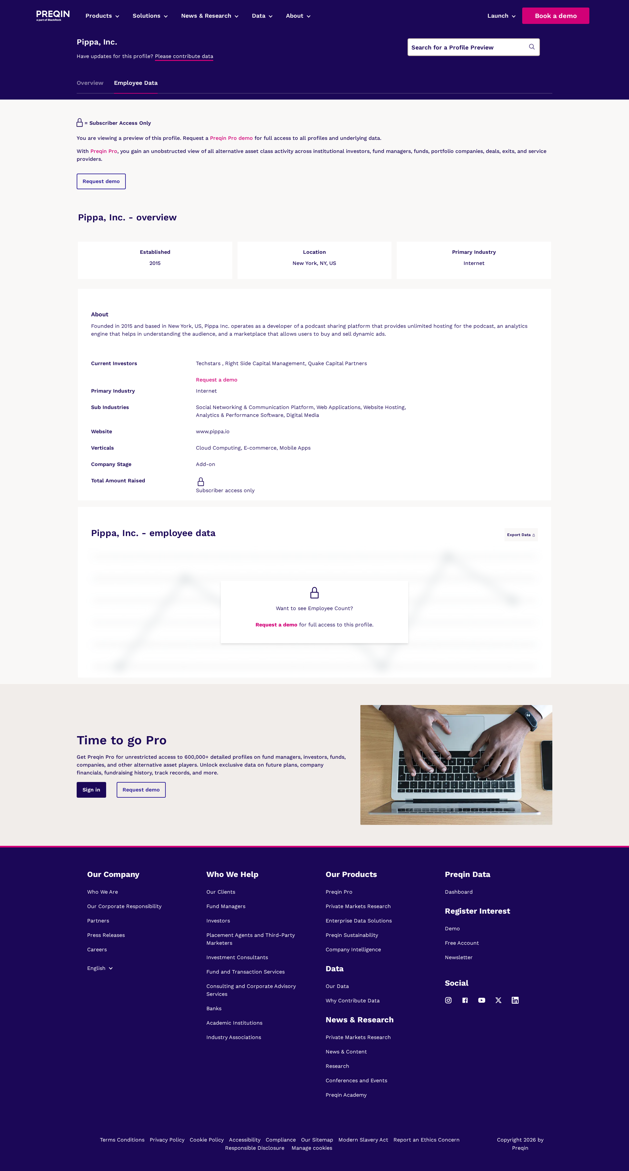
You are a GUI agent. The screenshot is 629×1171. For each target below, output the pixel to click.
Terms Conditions (122, 1140)
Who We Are (102, 892)
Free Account (462, 943)
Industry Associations (233, 1037)
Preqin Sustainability (352, 935)
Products (99, 15)
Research (337, 1066)
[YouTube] (481, 1003)
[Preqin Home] (53, 15)
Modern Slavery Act (363, 1140)
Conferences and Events (356, 1080)
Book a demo (556, 16)
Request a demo (217, 380)
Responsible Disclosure (254, 1148)
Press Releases (106, 935)
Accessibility (244, 1140)
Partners (98, 921)
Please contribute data (184, 56)
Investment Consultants (237, 957)
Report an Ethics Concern (426, 1140)
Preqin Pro (103, 151)
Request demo (101, 181)
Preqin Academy (346, 1095)
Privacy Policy (167, 1140)
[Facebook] (465, 1003)
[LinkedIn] (515, 1003)
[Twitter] (498, 1003)
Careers (97, 949)
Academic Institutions (234, 1023)
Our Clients (220, 892)
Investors (218, 921)
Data (258, 15)
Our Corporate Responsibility (124, 906)
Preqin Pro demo (231, 138)
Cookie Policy (207, 1140)
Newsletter (459, 957)
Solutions (147, 15)
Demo (452, 928)
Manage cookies (312, 1148)
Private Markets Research (358, 906)
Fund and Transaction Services (245, 972)
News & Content (346, 1052)
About (294, 15)
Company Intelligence (353, 949)
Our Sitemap (317, 1140)
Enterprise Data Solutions (359, 921)
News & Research (206, 15)
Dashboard (459, 892)
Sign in (91, 790)
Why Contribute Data (353, 1000)
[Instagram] (448, 1003)
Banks (213, 1008)
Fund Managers (225, 906)
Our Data (337, 986)
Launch (497, 15)
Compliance (281, 1140)
